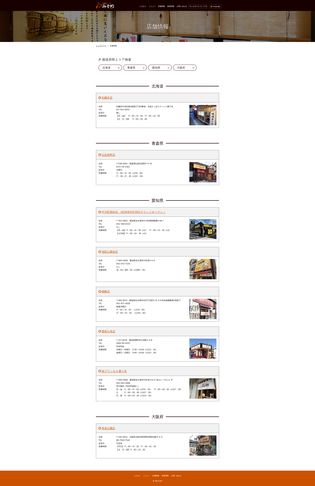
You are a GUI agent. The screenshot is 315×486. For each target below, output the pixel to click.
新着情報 (170, 6)
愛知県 (156, 67)
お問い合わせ (182, 6)
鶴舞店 (106, 291)
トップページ (101, 46)
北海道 (106, 67)
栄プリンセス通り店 (114, 371)
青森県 (131, 67)
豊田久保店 (108, 331)
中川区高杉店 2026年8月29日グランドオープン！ (134, 212)
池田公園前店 (110, 251)
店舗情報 (161, 6)
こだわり (142, 6)
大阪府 (181, 67)
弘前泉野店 (108, 154)
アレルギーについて (197, 6)
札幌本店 (107, 97)
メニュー (152, 6)
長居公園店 (108, 428)
